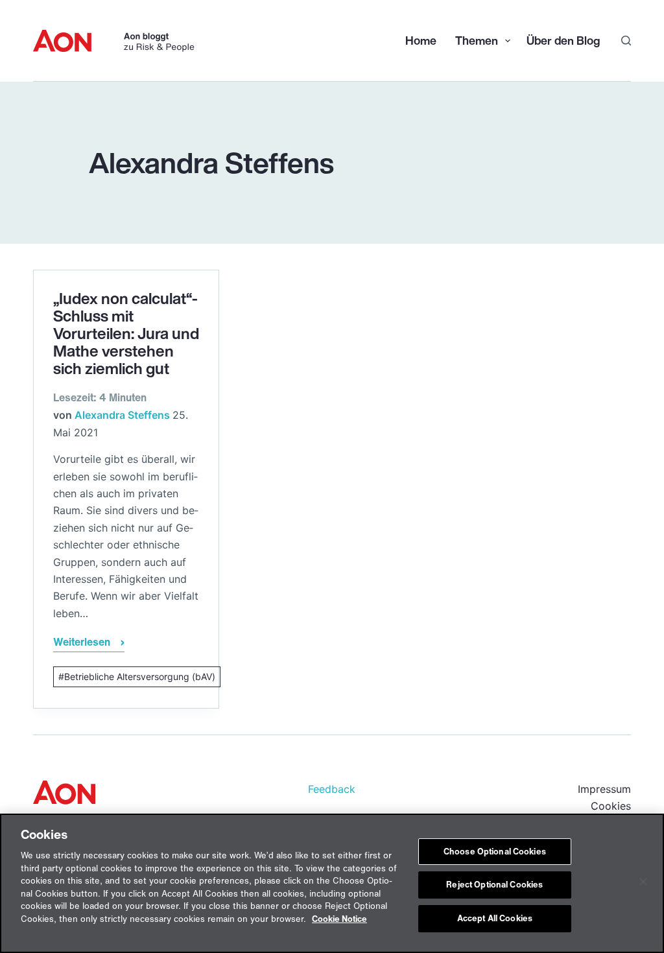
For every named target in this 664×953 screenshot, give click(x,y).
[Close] (643, 881)
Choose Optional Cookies (495, 851)
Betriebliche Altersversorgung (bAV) (139, 676)
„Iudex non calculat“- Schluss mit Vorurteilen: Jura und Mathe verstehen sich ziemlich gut (126, 333)
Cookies (611, 805)
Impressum (604, 788)
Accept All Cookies (494, 918)
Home (420, 40)
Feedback (331, 788)
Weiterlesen (81, 643)
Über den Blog (563, 40)
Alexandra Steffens (122, 414)
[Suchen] (626, 40)
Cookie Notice (339, 919)
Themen (475, 40)
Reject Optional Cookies (494, 884)
